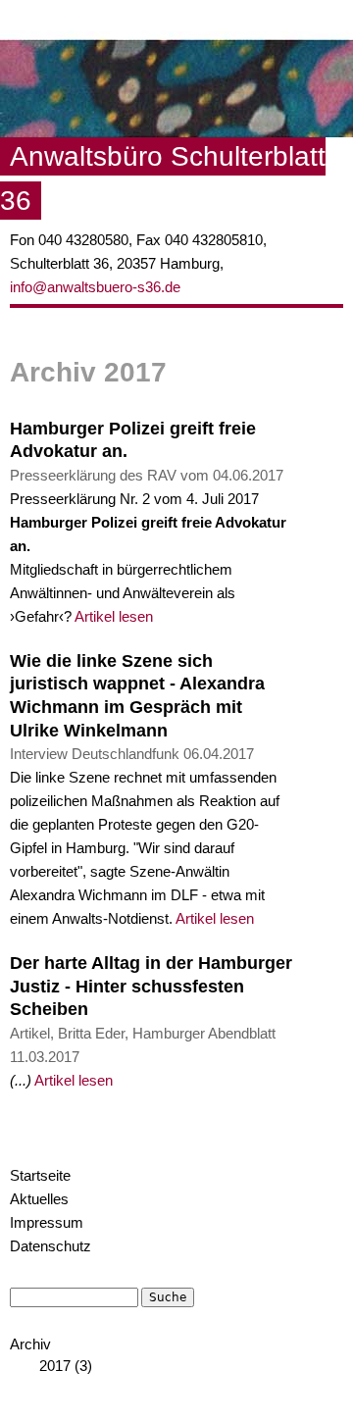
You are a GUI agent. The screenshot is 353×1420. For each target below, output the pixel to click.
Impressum (46, 1223)
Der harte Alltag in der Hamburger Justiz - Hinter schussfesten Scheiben (151, 986)
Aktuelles (39, 1199)
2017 (55, 1366)
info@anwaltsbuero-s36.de (95, 287)
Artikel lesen (114, 617)
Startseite (40, 1176)
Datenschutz (50, 1246)
